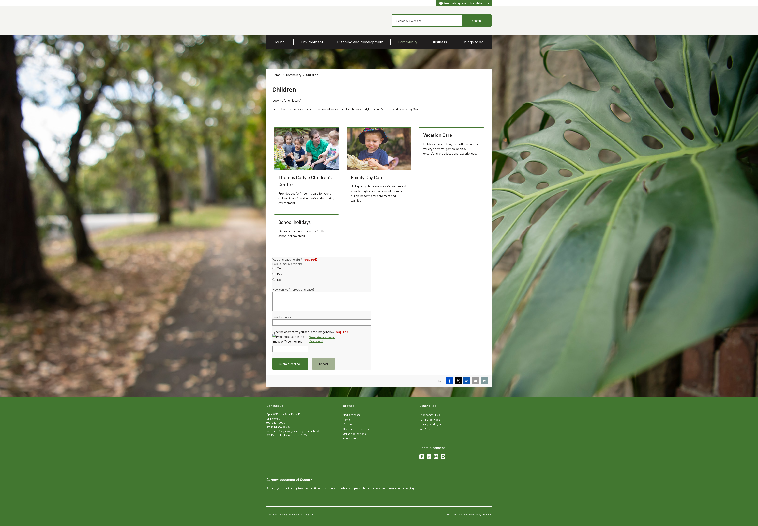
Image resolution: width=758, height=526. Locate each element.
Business (439, 42)
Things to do (472, 42)
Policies (347, 424)
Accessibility (296, 514)
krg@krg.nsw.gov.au (278, 426)
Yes (279, 268)
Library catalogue (430, 424)
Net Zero (424, 429)
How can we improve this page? (293, 289)
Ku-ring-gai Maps (429, 419)
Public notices (351, 438)
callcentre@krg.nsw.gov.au (282, 431)
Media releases (352, 414)
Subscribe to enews (443, 456)
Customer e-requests (356, 429)
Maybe (281, 274)
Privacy (283, 514)
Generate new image (322, 337)
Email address (281, 317)
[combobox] (464, 3)
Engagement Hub (429, 414)
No (279, 279)
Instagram (436, 456)
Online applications (354, 433)
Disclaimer (272, 514)
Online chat (273, 418)
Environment (312, 42)
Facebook (421, 456)
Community (407, 42)
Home (276, 75)
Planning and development (360, 42)
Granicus (487, 514)
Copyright (309, 514)
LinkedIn (429, 456)
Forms (347, 419)
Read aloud (316, 341)
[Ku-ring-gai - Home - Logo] (275, 20)
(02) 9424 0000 (275, 422)
